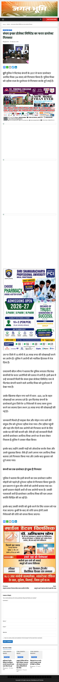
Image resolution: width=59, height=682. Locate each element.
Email (4, 627)
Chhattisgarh (5, 30)
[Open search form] (40, 19)
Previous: (16, 587)
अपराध (10, 30)
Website (5, 632)
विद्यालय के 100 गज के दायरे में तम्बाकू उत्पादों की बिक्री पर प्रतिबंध (35, 662)
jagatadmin (6, 42)
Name (4, 621)
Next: (45, 587)
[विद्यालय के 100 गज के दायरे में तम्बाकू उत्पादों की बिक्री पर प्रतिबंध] (36, 655)
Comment (5, 601)
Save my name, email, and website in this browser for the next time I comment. (23, 638)
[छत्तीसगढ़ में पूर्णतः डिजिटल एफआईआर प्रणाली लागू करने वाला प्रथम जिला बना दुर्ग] (9, 655)
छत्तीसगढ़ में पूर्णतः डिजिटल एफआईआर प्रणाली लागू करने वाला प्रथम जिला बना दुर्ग (8, 663)
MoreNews (33, 680)
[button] (3, 19)
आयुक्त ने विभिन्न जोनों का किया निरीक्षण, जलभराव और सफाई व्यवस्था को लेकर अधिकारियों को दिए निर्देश (22, 664)
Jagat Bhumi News (51, 19)
